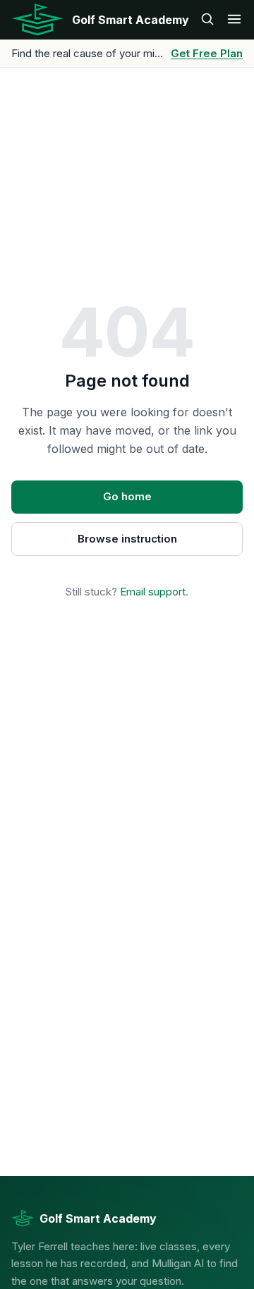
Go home (127, 496)
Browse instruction (127, 538)
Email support (153, 591)
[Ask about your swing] (207, 20)
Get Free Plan (207, 53)
